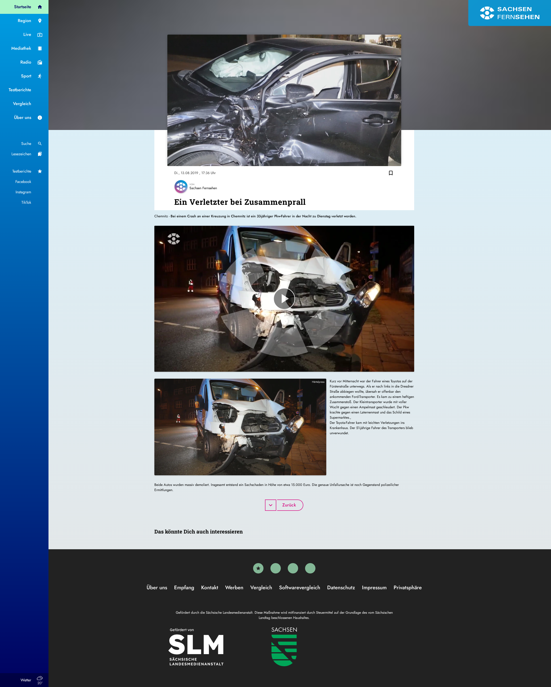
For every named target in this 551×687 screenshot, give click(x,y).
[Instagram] (293, 568)
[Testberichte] (258, 568)
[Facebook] (275, 568)
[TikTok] (310, 568)
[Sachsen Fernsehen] (509, 13)
